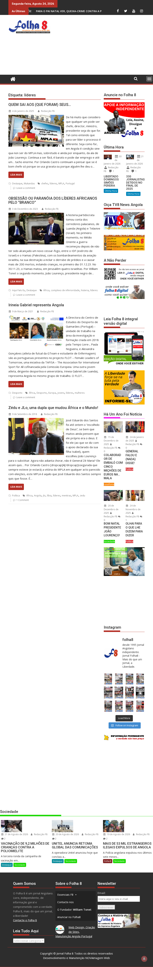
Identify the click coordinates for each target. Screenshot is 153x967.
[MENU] (149, 78)
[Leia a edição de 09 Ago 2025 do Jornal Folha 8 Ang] (129, 692)
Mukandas (29, 183)
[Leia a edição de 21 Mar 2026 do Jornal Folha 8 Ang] (118, 679)
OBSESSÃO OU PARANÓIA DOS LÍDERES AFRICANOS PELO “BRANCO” (52, 200)
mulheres (80, 392)
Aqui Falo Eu (18, 290)
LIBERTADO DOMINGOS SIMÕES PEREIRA (111, 181)
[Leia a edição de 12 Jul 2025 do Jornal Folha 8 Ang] (129, 706)
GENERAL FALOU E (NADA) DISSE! (132, 457)
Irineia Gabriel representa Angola (36, 305)
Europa (52, 392)
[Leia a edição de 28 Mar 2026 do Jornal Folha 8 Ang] (108, 679)
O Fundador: (74, 909)
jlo (44, 495)
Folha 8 (107, 861)
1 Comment (22, 500)
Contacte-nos (65, 902)
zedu (82, 495)
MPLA (61, 183)
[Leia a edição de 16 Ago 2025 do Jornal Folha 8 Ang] (118, 692)
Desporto (17, 392)
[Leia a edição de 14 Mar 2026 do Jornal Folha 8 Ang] (129, 679)
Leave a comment (25, 188)
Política (16, 495)
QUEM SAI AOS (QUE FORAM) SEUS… (39, 104)
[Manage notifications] (144, 959)
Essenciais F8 (65, 894)
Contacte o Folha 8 (25, 920)
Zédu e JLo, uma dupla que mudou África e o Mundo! (53, 407)
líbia (49, 495)
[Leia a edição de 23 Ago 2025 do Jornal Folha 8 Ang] (108, 692)
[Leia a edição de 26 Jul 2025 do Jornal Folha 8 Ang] (108, 706)
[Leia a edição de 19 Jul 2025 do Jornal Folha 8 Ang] (118, 706)
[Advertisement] (102, 46)
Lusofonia (109, 484)
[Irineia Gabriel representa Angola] (36, 317)
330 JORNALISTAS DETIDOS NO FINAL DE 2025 (135, 182)
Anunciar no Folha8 (69, 917)
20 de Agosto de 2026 (67, 834)
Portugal (70, 183)
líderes (53, 183)
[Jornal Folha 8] (12, 78)
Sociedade (109, 541)
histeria (85, 290)
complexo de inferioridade (65, 290)
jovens (60, 392)
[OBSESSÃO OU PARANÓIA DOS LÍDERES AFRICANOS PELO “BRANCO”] (36, 215)
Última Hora (111, 190)
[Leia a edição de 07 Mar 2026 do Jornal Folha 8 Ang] (140, 679)
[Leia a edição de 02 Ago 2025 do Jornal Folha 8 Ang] (140, 692)
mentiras (66, 495)
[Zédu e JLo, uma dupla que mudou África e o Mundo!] (36, 420)
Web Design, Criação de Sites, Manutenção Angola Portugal (75, 931)
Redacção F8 (47, 111)
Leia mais (16, 174)
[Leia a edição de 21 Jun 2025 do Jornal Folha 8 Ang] (140, 706)
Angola (37, 495)
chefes (44, 183)
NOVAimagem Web (97, 958)
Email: (102, 893)
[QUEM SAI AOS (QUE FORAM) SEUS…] (36, 117)
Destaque (17, 183)
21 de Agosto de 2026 (16, 834)
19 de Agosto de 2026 (118, 834)
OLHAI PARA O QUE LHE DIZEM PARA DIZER (134, 529)
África (46, 290)
